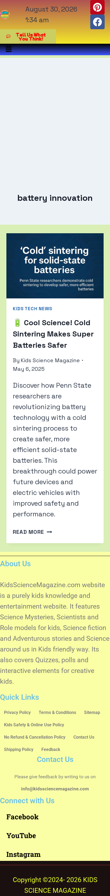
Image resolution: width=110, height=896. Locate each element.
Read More (32, 531)
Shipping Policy (18, 749)
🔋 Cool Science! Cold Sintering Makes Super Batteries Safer (53, 334)
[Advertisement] (55, 113)
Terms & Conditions (57, 712)
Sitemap (92, 712)
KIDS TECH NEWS (32, 309)
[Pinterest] (97, 7)
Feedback (50, 749)
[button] (8, 49)
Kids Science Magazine (50, 360)
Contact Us (83, 737)
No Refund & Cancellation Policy (34, 737)
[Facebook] (97, 21)
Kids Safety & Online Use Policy (34, 724)
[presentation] (55, 265)
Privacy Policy (17, 712)
